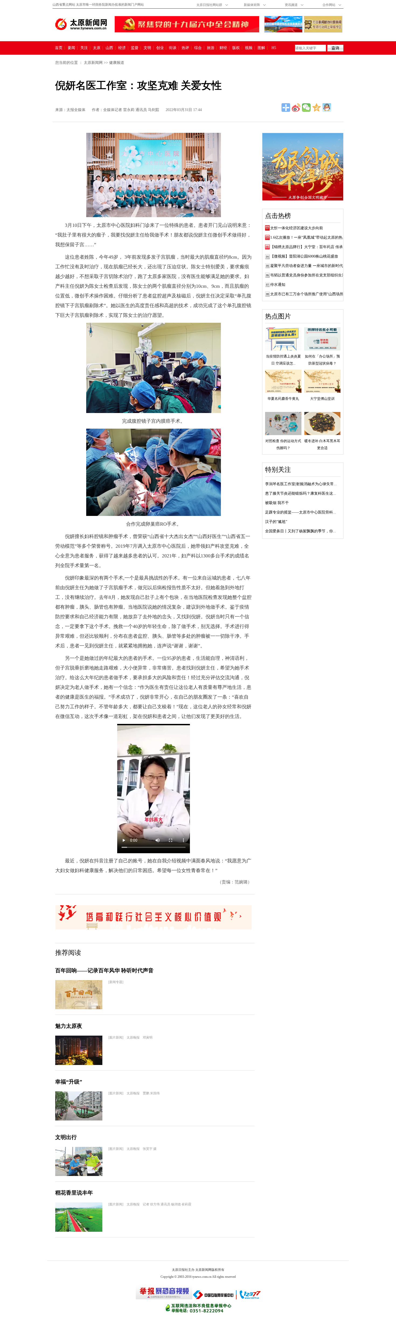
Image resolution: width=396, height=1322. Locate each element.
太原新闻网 (93, 63)
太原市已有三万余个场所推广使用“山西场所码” (309, 294)
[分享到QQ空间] (316, 107)
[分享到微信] (306, 107)
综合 (198, 48)
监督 (134, 48)
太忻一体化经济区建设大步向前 (296, 228)
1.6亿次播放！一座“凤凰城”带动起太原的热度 (308, 237)
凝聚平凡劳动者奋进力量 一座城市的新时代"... (309, 266)
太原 (96, 48)
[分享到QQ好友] (326, 107)
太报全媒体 (76, 110)
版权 (236, 48)
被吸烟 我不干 (277, 503)
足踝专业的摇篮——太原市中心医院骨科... (300, 512)
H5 (276, 48)
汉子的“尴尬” (276, 522)
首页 (58, 48)
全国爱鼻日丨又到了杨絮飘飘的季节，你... (300, 531)
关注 (84, 48)
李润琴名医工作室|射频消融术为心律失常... (301, 484)
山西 (109, 48)
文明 (147, 48)
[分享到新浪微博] (296, 107)
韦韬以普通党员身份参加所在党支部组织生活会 (309, 275)
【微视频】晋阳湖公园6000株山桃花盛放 (304, 256)
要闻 (71, 48)
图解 (261, 48)
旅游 (210, 48)
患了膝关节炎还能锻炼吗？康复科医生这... (300, 493)
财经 (223, 48)
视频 (248, 48)
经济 (122, 48)
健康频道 (116, 63)
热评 (185, 48)
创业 (160, 48)
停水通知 (277, 285)
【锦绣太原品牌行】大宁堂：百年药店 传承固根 (310, 247)
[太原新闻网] (81, 24)
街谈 (172, 48)
